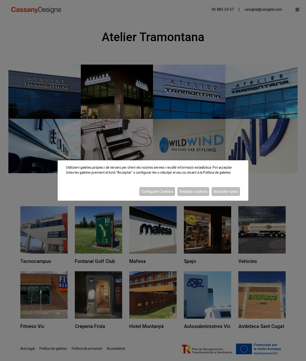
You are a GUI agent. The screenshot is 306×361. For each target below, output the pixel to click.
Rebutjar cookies (193, 191)
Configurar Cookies (157, 191)
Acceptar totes (225, 191)
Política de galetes (217, 172)
